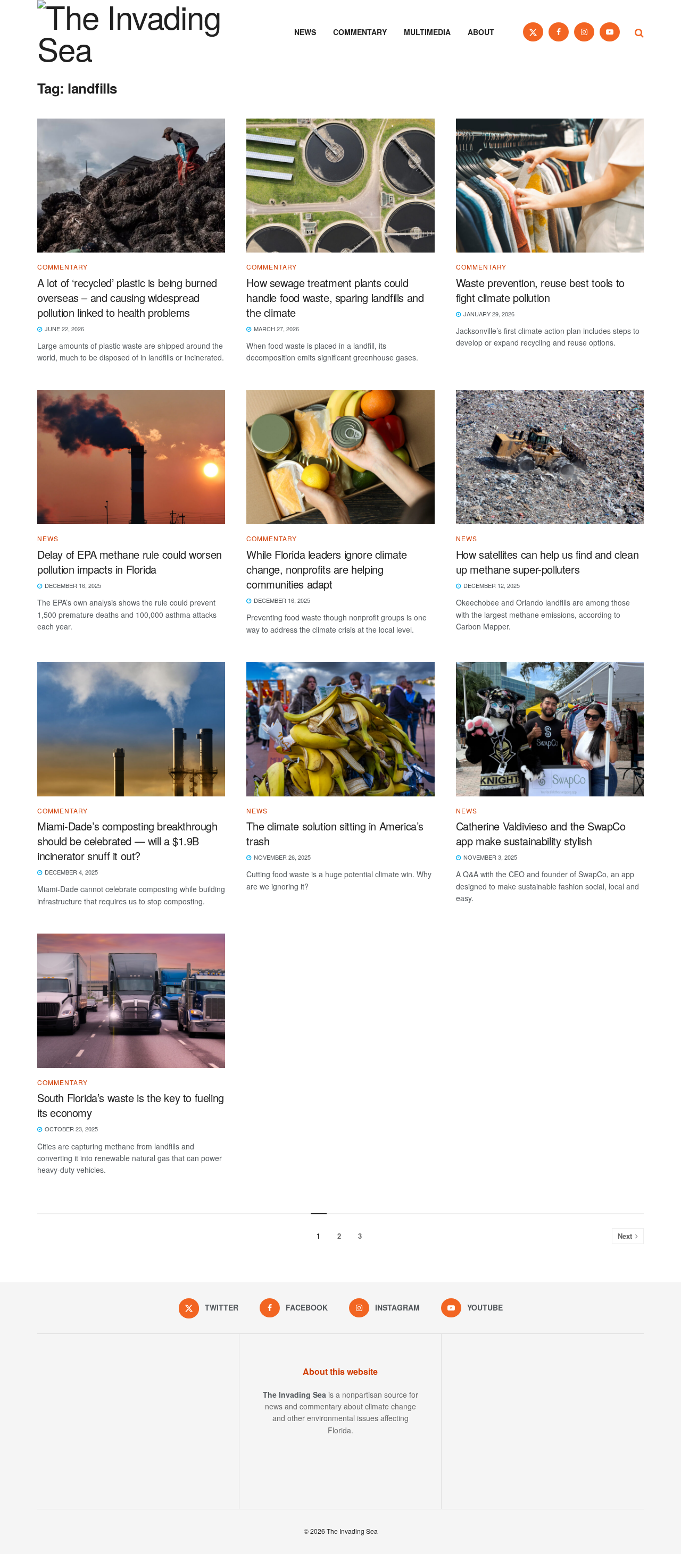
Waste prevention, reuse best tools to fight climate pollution (540, 290)
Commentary (360, 32)
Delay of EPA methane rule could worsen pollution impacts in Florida (129, 562)
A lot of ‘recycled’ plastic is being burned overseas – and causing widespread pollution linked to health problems (127, 297)
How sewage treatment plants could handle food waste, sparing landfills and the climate (334, 297)
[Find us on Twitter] (533, 31)
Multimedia (427, 32)
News (305, 32)
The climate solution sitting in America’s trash (334, 833)
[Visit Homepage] (143, 32)
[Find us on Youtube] (610, 31)
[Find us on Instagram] (584, 31)
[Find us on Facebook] (559, 31)
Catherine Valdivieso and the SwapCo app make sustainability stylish (541, 833)
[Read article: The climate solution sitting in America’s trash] (340, 729)
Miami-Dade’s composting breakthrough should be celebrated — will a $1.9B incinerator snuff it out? (127, 840)
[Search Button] (639, 32)
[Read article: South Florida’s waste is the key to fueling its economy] (131, 1001)
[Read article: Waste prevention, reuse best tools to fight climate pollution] (550, 186)
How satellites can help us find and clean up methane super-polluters (547, 562)
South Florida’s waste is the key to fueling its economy (130, 1105)
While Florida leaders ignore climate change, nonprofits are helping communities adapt (326, 569)
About (481, 32)
